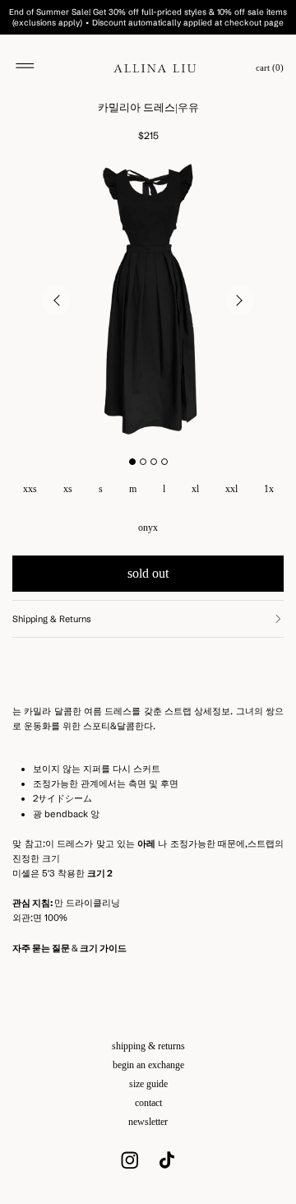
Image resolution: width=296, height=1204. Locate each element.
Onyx (148, 527)
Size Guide (148, 1084)
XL (195, 489)
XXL (231, 489)
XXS (30, 489)
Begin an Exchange (148, 1065)
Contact (148, 1103)
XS (67, 489)
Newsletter (148, 1121)
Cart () (270, 67)
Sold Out (148, 573)
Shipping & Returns (148, 1046)
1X (269, 489)
